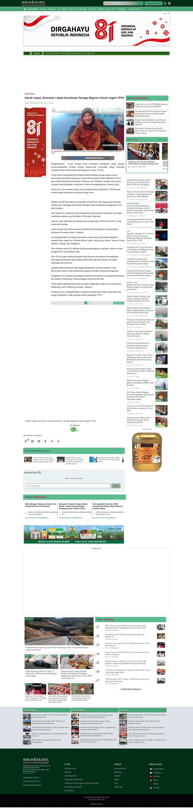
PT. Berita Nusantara (102, 797)
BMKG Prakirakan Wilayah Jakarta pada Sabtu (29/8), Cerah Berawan (140, 382)
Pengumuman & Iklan (32, 785)
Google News (158, 768)
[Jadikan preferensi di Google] (58, 441)
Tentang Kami (70, 768)
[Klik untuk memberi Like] (26, 441)
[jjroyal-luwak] (147, 451)
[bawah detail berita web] (74, 534)
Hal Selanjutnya (119, 303)
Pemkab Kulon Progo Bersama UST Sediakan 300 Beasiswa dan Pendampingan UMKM (140, 249)
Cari (139, 3)
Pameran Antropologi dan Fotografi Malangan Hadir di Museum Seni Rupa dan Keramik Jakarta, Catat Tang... (140, 209)
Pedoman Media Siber (74, 779)
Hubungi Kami (71, 775)
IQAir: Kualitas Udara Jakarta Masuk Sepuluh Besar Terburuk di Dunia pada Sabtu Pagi (140, 310)
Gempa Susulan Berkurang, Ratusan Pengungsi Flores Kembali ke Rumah (138, 420)
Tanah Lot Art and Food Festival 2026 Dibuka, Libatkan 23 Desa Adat (143, 163)
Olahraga (118, 786)
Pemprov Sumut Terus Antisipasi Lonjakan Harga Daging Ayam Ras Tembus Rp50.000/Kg (140, 194)
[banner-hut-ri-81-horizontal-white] (97, 30)
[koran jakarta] (27, 53)
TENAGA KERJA (29, 94)
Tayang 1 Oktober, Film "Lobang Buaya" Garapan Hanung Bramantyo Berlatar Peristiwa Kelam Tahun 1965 (140, 237)
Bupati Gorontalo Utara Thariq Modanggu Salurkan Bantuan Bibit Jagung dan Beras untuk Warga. (140, 358)
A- (63, 158)
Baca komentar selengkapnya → (37, 518)
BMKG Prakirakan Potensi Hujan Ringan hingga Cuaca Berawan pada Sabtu (140, 287)
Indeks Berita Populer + (131, 689)
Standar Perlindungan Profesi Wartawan (82, 783)
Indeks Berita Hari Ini (32, 781)
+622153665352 (29, 773)
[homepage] (36, 761)
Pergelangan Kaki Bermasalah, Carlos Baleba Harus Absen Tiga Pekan (140, 221)
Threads (156, 787)
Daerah (117, 775)
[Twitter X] (52, 441)
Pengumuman (134, 9)
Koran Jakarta (88, 797)
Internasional (120, 768)
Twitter (155, 784)
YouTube (156, 776)
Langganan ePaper (154, 3)
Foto (116, 783)
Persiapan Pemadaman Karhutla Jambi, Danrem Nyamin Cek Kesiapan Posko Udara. (140, 322)
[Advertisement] (96, 73)
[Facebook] (45, 441)
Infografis (121, 9)
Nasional (118, 772)
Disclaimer (69, 790)
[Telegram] (39, 441)
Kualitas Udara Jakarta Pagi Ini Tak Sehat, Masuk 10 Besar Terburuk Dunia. (139, 333)
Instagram (157, 772)
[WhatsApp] (32, 441)
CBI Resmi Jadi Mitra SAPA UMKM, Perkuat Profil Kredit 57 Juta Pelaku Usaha (109, 460)
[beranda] (25, 9)
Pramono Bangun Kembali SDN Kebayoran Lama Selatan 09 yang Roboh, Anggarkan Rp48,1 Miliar (43, 460)
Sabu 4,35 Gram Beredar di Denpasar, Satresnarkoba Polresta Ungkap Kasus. (138, 345)
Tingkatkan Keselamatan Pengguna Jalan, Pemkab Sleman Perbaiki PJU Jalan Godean (140, 261)
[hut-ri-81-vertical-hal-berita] (35, 142)
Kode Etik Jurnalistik (73, 786)
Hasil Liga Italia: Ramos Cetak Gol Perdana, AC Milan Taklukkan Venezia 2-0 (141, 371)
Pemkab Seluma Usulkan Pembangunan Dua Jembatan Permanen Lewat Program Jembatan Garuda (75, 461)
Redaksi (68, 772)
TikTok (155, 780)
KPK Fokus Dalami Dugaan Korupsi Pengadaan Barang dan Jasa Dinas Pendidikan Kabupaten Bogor (140, 395)
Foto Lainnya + (162, 140)
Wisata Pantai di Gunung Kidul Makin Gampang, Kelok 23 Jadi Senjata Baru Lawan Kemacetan (57, 648)
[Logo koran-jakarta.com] (33, 3)
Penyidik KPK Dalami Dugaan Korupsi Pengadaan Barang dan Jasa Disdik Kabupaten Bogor (140, 273)
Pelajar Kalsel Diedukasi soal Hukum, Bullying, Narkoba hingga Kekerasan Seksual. (139, 298)
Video (116, 779)
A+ (112, 158)
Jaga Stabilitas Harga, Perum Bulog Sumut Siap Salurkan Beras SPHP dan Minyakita (139, 182)
